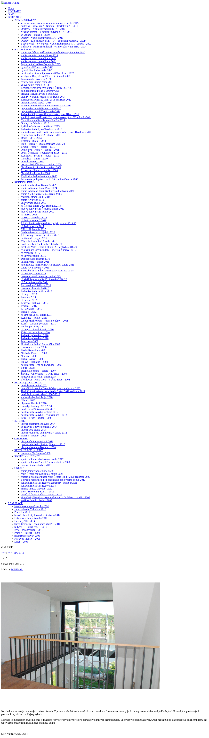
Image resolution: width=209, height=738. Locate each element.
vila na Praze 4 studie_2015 (35, 261)
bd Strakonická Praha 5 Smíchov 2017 (41, 90)
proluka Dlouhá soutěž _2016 (36, 102)
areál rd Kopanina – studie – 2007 (38, 370)
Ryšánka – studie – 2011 (33, 140)
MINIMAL (17, 569)
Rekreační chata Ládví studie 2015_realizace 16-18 (47, 270)
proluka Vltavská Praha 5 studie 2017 (40, 93)
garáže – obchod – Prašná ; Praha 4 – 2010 (43, 444)
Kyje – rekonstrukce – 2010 (35, 332)
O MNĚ (12, 14)
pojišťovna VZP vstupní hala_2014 (39, 426)
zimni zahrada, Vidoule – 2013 (37, 488)
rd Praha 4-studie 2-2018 (33, 220)
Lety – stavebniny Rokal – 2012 (37, 491)
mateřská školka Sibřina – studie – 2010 (41, 494)
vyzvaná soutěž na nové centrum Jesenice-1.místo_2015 (50, 23)
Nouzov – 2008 (29, 356)
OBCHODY (21, 438)
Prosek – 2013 (28, 297)
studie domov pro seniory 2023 (37, 471)
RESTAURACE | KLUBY (28, 450)
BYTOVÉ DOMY (24, 49)
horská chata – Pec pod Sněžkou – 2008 (41, 364)
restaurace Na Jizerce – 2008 (35, 453)
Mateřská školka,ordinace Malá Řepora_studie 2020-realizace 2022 (55, 476)
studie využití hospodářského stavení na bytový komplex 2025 (53, 52)
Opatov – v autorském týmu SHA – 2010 (42, 37)
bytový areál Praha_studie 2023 (37, 67)
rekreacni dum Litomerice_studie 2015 (41, 276)
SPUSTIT (19, 552)
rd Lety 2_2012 (29, 300)
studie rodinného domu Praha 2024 (39, 188)
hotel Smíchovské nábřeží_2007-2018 (40, 394)
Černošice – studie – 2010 (34, 158)
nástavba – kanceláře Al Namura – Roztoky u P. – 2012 (49, 26)
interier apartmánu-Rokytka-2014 (38, 423)
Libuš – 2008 (28, 367)
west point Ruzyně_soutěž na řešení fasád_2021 (45, 76)
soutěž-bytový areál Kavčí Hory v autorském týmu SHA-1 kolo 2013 (56, 132)
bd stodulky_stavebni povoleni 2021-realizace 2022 (47, 73)
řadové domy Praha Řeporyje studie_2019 (42, 208)
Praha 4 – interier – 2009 (33, 435)
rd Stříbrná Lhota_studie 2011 (36, 314)
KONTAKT (14, 11)
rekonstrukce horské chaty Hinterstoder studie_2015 (47, 264)
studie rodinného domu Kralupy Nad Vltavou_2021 (47, 191)
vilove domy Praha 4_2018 (35, 84)
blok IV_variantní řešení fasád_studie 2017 (43, 96)
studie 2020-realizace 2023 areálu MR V (42, 194)
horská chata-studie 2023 (34, 385)
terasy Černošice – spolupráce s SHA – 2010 (44, 152)
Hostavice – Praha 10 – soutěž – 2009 (40, 344)
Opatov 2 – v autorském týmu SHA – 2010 (43, 29)
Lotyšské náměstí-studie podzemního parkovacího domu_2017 (53, 479)
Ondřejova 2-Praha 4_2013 (35, 123)
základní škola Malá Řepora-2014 (38, 485)
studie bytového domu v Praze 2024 (39, 55)
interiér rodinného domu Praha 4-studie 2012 (44, 432)
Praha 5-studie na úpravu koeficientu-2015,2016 (46, 105)
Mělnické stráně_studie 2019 (35, 196)
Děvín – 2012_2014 (31, 138)
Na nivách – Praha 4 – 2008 (35, 173)
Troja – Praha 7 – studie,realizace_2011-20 (43, 143)
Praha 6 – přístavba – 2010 (34, 335)
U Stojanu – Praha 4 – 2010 (35, 34)
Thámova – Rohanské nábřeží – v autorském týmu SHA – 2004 (54, 46)
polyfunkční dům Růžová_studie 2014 (40, 111)
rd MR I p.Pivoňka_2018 (34, 217)
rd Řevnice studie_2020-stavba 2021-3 (41, 205)
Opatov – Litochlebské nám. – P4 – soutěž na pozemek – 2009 (53, 40)
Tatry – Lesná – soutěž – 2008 (36, 417)
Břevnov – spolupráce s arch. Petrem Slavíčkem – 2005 (49, 179)
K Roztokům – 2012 (31, 308)
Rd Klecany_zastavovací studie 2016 (40, 235)
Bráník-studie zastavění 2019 (36, 79)
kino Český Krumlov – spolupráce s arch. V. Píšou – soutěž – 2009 (55, 497)
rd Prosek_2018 (29, 214)
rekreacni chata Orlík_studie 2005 (38, 376)
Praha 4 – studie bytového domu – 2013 (41, 129)
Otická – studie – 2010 (32, 161)
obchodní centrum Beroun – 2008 (38, 447)
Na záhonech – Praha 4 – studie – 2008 (41, 167)
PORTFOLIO (15, 17)
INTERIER (20, 420)
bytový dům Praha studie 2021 (36, 70)
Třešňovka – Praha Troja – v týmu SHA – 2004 (45, 379)
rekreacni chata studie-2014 (35, 288)
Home (11, 8)
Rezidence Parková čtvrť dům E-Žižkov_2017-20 (46, 87)
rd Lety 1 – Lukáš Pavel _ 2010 (37, 329)
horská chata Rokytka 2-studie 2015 (39, 412)
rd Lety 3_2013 (29, 294)
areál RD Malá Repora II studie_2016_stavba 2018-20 (49, 247)
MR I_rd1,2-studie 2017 (33, 229)
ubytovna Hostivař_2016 (34, 403)
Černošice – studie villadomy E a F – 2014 (43, 120)
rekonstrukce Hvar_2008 (34, 347)
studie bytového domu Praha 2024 (38, 61)
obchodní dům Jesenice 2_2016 (37, 441)
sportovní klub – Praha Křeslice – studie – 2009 (45, 462)
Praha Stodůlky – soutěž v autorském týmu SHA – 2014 (50, 114)
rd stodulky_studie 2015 (33, 273)
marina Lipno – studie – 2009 (36, 465)
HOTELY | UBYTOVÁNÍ (28, 382)
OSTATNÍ (19, 468)
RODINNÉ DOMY (24, 182)
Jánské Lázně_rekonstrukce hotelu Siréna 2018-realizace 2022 (53, 391)
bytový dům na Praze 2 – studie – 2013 (41, 135)
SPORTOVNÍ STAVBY (27, 456)
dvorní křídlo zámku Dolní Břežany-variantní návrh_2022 (50, 388)
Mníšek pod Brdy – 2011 (34, 326)
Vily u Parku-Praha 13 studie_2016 (39, 241)
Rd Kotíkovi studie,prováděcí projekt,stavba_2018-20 (48, 223)
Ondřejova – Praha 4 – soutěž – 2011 (40, 149)
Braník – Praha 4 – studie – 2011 (38, 146)
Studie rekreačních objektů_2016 (38, 232)
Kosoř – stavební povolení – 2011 (38, 323)
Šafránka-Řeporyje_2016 (34, 238)
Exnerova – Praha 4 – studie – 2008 (39, 170)
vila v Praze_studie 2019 (33, 202)
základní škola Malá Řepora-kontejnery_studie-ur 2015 (49, 482)
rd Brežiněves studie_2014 (34, 282)
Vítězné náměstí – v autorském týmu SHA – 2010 (46, 31)
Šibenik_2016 (28, 400)
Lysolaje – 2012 (29, 305)
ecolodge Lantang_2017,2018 (36, 406)
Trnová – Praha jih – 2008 (34, 361)
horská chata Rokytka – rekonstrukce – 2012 (44, 415)
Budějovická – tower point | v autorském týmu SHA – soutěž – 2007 (56, 43)
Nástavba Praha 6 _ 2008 (34, 353)
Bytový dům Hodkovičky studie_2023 (41, 64)
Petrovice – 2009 (29, 341)
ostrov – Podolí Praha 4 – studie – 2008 (41, 164)
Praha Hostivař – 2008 (32, 359)
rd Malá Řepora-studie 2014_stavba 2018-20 (44, 279)
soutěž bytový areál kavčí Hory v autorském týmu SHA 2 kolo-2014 (56, 117)
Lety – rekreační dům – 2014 (36, 285)
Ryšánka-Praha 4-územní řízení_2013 (40, 126)
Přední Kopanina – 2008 (33, 350)
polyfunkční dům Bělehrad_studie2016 (41, 108)
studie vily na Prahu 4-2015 (35, 267)
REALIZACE (15, 503)
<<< (3, 552)
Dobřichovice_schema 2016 (35, 258)
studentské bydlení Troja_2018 (37, 397)
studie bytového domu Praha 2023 (38, 58)
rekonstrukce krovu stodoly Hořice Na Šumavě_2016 (48, 250)
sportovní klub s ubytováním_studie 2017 (42, 459)
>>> (10, 552)
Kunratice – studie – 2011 (34, 317)
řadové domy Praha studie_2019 (37, 211)
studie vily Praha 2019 (32, 199)
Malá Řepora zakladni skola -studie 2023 (42, 473)
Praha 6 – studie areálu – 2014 (36, 291)
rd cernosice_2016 (30, 252)
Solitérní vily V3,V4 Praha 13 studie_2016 (43, 244)
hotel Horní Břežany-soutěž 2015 (38, 409)
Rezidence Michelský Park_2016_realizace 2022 (46, 99)
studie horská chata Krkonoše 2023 (39, 185)
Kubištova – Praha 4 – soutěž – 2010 (40, 155)
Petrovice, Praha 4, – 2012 (34, 303)
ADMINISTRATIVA (25, 20)
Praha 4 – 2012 (29, 311)
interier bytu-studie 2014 (33, 429)
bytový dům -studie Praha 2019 (37, 82)
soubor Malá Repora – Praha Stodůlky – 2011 (44, 320)
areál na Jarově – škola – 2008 (36, 500)
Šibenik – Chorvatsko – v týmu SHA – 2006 (44, 373)
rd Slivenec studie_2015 (33, 255)
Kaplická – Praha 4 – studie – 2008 (39, 176)
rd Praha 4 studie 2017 (32, 226)
